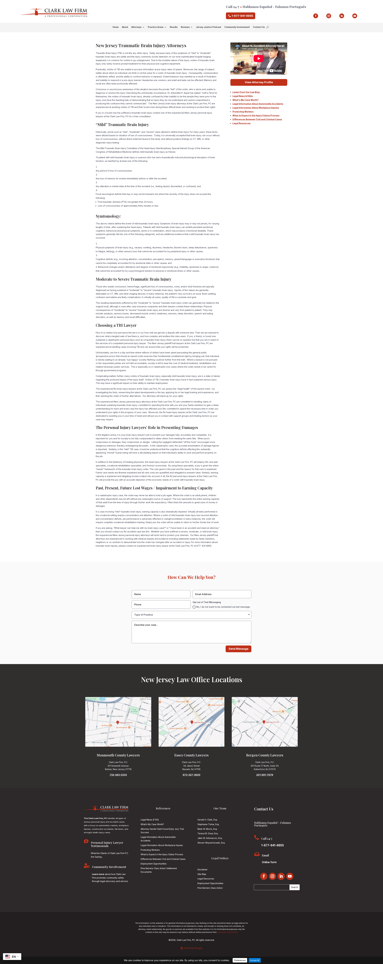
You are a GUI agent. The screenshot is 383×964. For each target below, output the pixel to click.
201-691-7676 (264, 774)
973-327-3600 (191, 774)
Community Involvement (237, 27)
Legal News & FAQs (242, 96)
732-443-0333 (118, 774)
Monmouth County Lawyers (118, 755)
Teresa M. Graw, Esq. (207, 833)
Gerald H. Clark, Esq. (207, 819)
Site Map (201, 874)
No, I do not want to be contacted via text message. (223, 607)
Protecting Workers (243, 111)
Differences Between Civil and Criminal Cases (257, 119)
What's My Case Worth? (245, 100)
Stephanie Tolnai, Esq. (208, 824)
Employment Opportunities (154, 863)
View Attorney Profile (259, 82)
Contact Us (259, 27)
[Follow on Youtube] (354, 15)
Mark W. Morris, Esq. (207, 829)
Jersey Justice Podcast (208, 27)
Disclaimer (202, 869)
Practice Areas (156, 27)
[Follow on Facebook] (315, 15)
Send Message (238, 648)
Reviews (185, 27)
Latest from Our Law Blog (246, 92)
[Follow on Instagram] (328, 15)
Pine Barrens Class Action (210, 888)
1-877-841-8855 (242, 15)
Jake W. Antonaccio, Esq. (209, 838)
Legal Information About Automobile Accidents (257, 104)
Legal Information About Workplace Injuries (255, 107)
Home (116, 27)
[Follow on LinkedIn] (341, 15)
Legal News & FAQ (150, 819)
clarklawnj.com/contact (227, 932)
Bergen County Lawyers (264, 755)
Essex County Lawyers (191, 755)
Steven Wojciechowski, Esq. (211, 842)
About (125, 27)
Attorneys (136, 27)
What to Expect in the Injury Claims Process (255, 115)
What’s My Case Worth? (152, 824)
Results (174, 27)
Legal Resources (241, 123)
